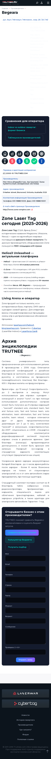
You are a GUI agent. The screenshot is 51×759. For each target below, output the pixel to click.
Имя (7, 554)
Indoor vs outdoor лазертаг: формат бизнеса (22, 129)
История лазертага (26, 720)
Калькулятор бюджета (20, 540)
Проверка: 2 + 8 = (12, 647)
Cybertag (36, 328)
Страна (8, 585)
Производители (17, 8)
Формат (8, 606)
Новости (26, 715)
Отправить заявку (25, 660)
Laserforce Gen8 (29, 331)
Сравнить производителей (22, 532)
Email (7, 564)
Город (7, 595)
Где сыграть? (25, 730)
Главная (5, 8)
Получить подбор (17, 547)
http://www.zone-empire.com (16, 209)
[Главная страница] (11, 3)
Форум (25, 734)
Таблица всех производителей (24, 138)
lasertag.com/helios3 (24, 325)
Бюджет (8, 616)
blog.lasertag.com (10, 328)
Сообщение (10, 627)
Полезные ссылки (25, 739)
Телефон (9, 575)
